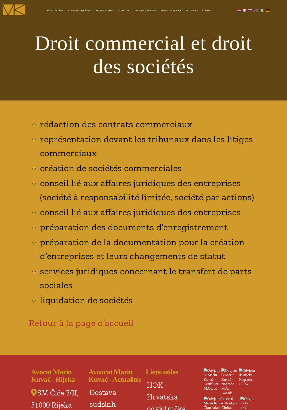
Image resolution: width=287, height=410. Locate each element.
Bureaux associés (171, 10)
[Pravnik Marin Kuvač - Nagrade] (247, 377)
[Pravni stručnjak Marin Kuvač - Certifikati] (212, 379)
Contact (207, 10)
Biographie (191, 10)
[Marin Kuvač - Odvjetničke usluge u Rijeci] (17, 9)
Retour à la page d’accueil (81, 323)
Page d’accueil (55, 10)
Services (124, 10)
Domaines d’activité (144, 10)
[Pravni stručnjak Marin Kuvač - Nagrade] (229, 381)
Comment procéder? (79, 10)
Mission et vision (105, 10)
